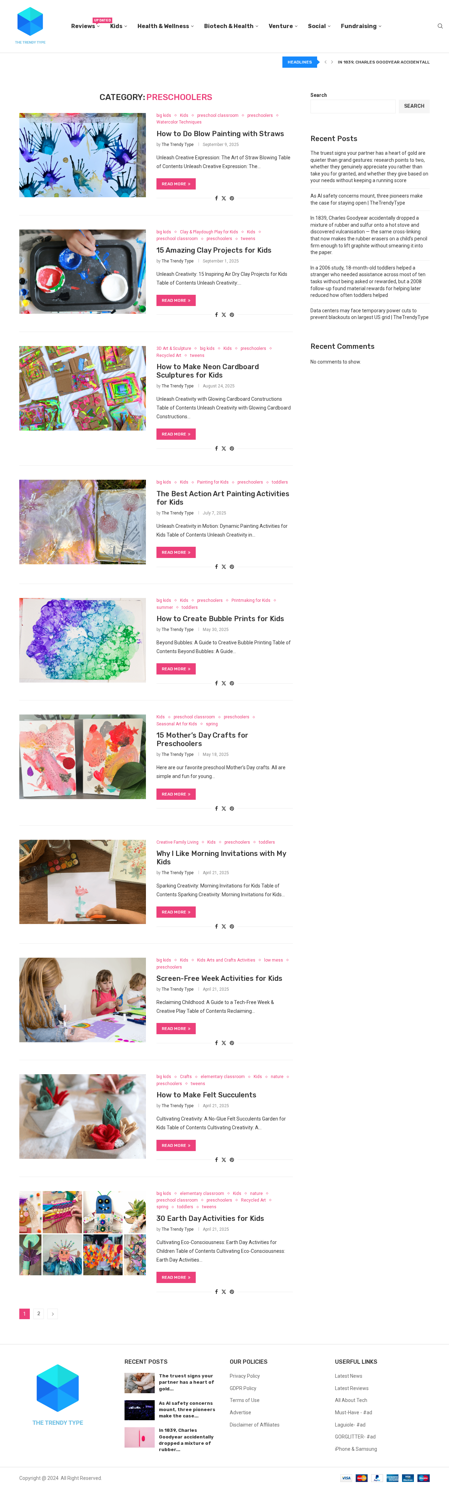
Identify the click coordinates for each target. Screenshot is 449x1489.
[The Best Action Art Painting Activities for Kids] (82, 522)
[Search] (440, 26)
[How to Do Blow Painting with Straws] (82, 155)
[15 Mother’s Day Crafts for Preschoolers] (82, 756)
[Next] (332, 62)
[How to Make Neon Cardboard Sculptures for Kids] (82, 388)
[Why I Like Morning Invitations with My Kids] (82, 882)
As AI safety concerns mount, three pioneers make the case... (187, 1409)
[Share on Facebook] (216, 198)
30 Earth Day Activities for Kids (210, 1218)
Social (317, 26)
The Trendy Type (178, 144)
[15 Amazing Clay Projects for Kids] (82, 272)
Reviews (85, 24)
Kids (116, 26)
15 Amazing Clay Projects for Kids (214, 250)
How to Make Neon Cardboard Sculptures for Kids (207, 371)
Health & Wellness (163, 26)
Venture (281, 26)
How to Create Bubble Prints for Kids (220, 618)
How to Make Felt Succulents (206, 1095)
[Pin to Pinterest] (232, 198)
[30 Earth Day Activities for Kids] (82, 1233)
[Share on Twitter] (223, 198)
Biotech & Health (229, 26)
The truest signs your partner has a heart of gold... (186, 1382)
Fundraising (359, 26)
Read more (174, 183)
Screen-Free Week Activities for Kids (219, 978)
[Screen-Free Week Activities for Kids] (82, 1000)
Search (318, 95)
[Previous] (325, 62)
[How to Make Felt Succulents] (82, 1116)
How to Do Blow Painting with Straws (220, 133)
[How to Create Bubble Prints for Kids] (82, 640)
